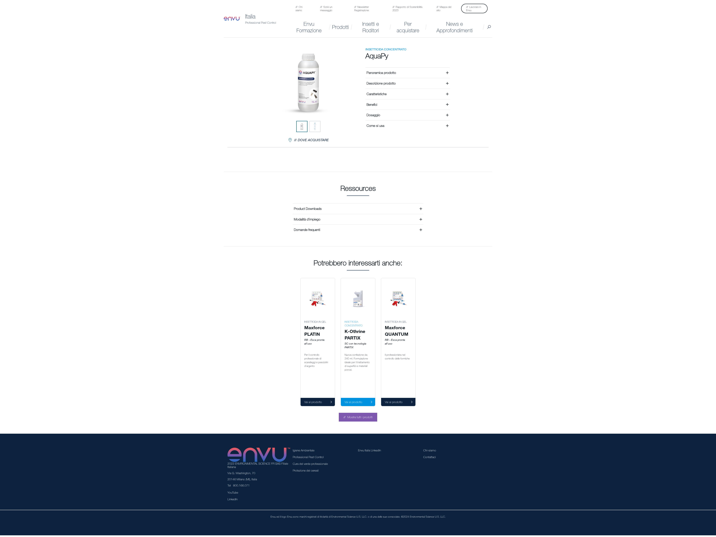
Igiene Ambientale (303, 450)
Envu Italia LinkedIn (369, 450)
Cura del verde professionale (310, 463)
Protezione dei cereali (306, 470)
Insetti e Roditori (370, 27)
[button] (407, 72)
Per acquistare (408, 27)
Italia (250, 16)
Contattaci (429, 457)
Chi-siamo (429, 450)
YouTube (232, 492)
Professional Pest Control (260, 22)
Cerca (489, 27)
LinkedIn (232, 499)
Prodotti (340, 27)
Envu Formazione (309, 27)
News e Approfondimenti (454, 27)
